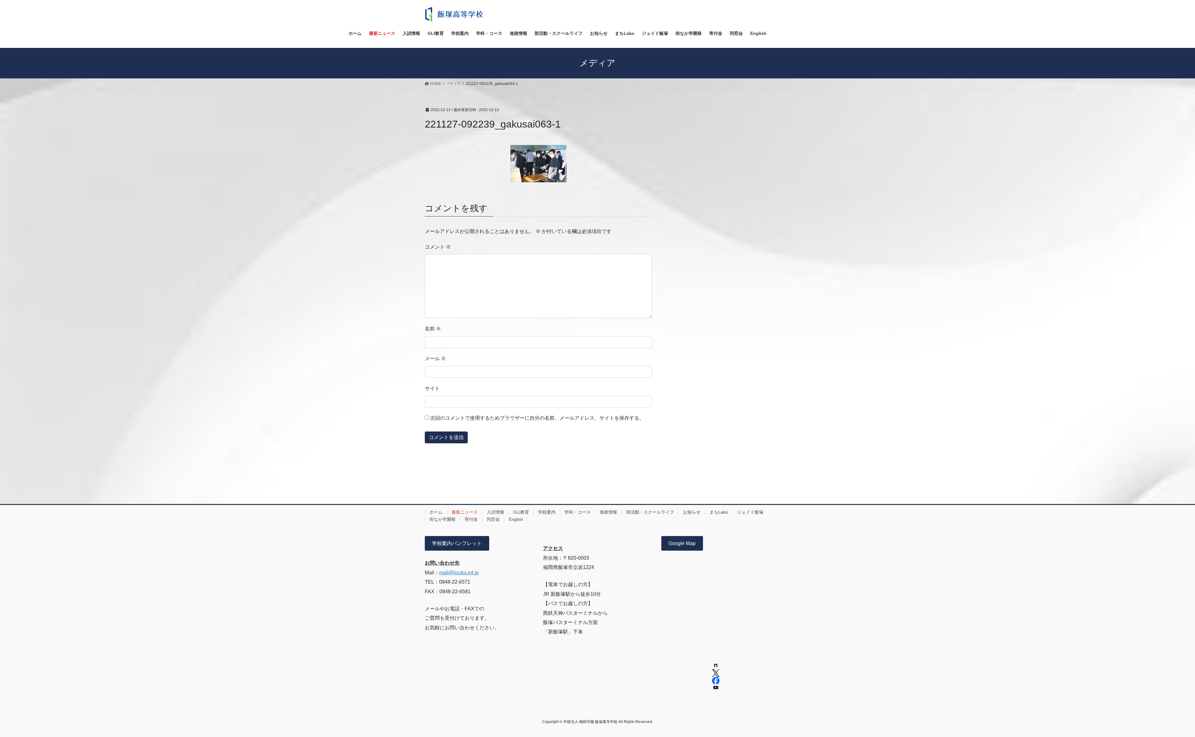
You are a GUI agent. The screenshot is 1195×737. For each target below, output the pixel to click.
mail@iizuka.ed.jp (459, 572)
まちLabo (719, 512)
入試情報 (495, 512)
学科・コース (578, 512)
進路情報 (608, 512)
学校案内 (546, 512)
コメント (438, 247)
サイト (432, 388)
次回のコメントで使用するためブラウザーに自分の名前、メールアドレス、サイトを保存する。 (537, 418)
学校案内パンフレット (457, 543)
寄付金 (471, 519)
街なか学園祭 (442, 519)
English (516, 519)
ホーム (436, 512)
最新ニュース (465, 512)
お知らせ (692, 512)
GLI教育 (521, 512)
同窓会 (493, 519)
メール (435, 358)
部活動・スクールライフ (650, 512)
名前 (433, 328)
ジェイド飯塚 (750, 512)
